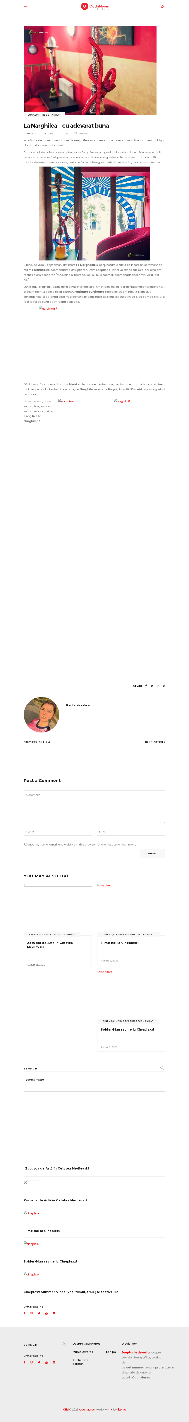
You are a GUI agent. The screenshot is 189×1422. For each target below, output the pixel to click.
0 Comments (84, 133)
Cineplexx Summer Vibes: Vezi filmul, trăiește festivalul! (71, 1292)
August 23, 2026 (36, 964)
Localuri (34, 115)
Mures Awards (83, 1352)
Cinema (107, 934)
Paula (30, 133)
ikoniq (121, 1409)
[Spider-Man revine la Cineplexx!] (131, 996)
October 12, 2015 (46, 133)
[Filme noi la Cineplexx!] (131, 910)
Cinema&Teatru (124, 934)
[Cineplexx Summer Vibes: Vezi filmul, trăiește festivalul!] (94, 1280)
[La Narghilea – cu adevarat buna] (41, 714)
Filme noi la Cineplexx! (120, 943)
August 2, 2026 (109, 1047)
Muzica (51, 934)
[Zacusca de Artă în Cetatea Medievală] (58, 910)
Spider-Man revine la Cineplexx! (127, 1029)
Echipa (111, 1352)
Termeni (79, 1363)
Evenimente (37, 934)
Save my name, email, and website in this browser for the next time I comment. (81, 844)
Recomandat (51, 115)
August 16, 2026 (109, 960)
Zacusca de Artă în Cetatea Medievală (57, 1168)
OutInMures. (87, 1409)
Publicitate (80, 1360)
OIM (66, 1409)
